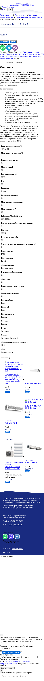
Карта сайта (6, 552)
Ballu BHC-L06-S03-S (33, 383)
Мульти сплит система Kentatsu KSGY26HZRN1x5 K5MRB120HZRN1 (14, 465)
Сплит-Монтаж (6, 15)
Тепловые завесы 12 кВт (16, 54)
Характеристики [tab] (20, 62)
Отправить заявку (7, 668)
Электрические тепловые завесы (29, 17)
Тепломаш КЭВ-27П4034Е (11, 422)
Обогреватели (20, 15)
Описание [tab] (9, 62)
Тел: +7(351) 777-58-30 (25, 5)
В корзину (4, 42)
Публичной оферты (12, 661)
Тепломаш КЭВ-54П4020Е (31, 461)
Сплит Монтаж (17, 549)
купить (13, 42)
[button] (6, 9)
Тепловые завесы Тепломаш (16, 56)
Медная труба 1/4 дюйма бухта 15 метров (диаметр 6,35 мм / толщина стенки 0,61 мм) (14, 379)
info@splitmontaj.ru (15, 525)
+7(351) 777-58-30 (16, 521)
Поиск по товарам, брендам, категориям (16, 673)
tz (20, 58)
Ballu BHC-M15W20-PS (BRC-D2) (33, 407)
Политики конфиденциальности (15, 662)
